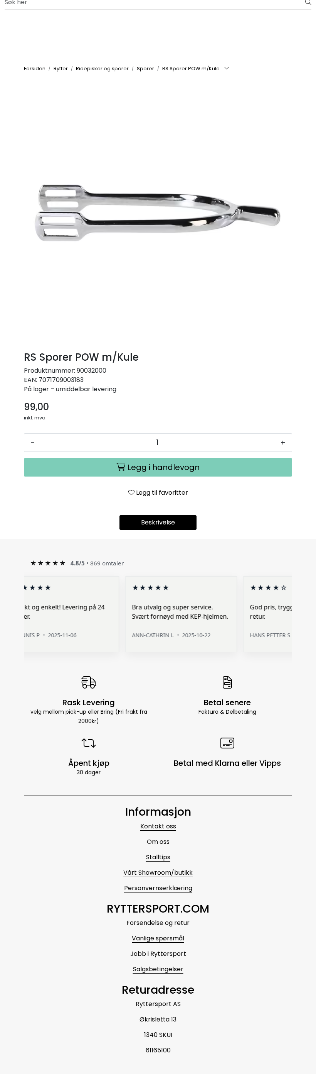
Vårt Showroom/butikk (158, 872)
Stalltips (158, 857)
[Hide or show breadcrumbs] (227, 69)
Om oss (158, 841)
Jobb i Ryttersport (158, 953)
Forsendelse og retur (158, 922)
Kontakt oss (158, 826)
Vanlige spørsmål (158, 938)
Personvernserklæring (158, 888)
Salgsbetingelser (158, 969)
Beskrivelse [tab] (158, 522)
